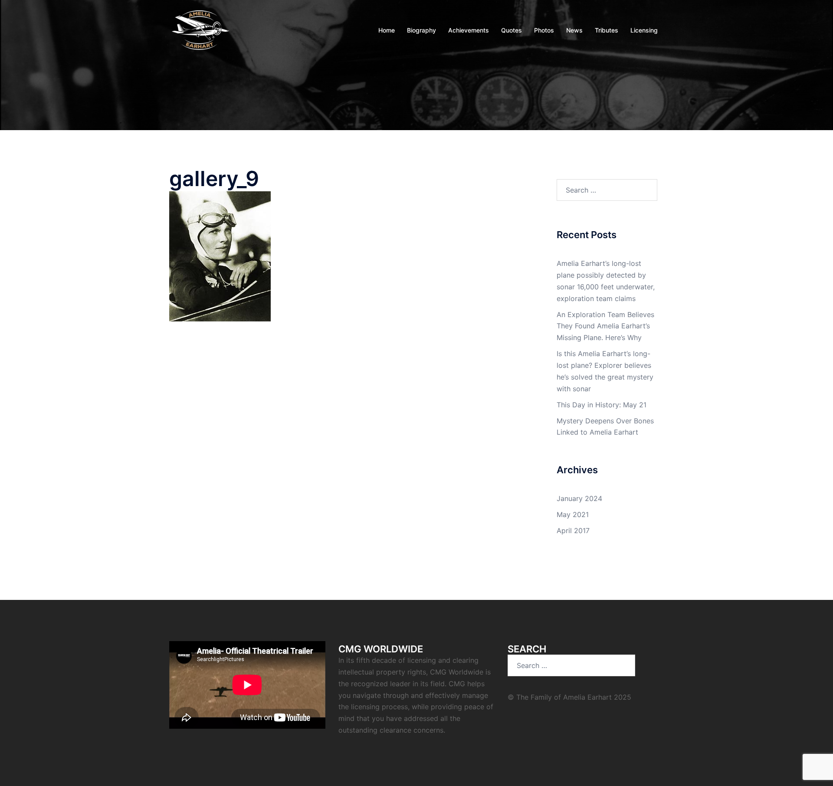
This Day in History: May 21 (601, 404)
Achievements (468, 30)
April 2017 (573, 530)
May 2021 (573, 514)
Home (386, 30)
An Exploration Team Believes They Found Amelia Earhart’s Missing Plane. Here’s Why (605, 326)
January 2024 (579, 498)
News (574, 30)
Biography (421, 30)
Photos (544, 30)
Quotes (511, 30)
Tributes (606, 30)
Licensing (644, 30)
